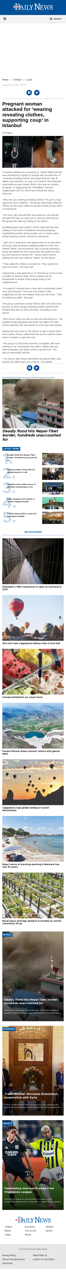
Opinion (50, 1227)
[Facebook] (29, 92)
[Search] (51, 18)
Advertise (7, 1263)
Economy (30, 1227)
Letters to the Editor (44, 1259)
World (8, 1231)
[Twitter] (37, 92)
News (5, 80)
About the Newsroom (13, 1259)
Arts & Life (30, 1231)
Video (8, 1235)
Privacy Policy (9, 1255)
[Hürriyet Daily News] (33, 7)
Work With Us (40, 1255)
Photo (28, 1235)
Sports (49, 1231)
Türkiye (17, 80)
